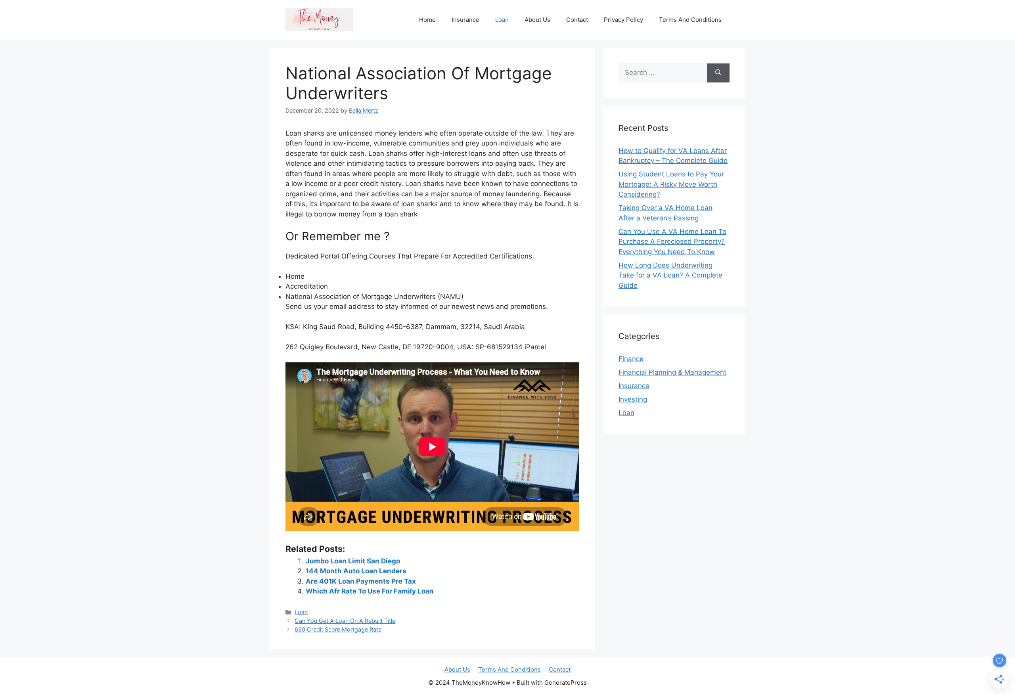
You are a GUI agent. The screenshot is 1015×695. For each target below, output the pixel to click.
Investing (633, 399)
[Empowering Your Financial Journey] (319, 19)
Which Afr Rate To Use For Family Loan (370, 591)
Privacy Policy (623, 19)
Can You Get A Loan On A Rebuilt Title (345, 620)
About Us (537, 19)
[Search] (718, 72)
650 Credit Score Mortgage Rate (338, 629)
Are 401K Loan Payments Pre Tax (361, 581)
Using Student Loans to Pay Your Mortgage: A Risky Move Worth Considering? (671, 184)
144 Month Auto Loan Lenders (356, 571)
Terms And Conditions (690, 19)
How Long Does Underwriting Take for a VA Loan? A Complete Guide (670, 275)
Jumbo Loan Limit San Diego (353, 561)
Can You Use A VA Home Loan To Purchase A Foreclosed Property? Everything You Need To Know (672, 242)
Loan (502, 19)
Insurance (465, 19)
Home (427, 19)
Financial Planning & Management (672, 372)
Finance (631, 359)
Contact (577, 19)
